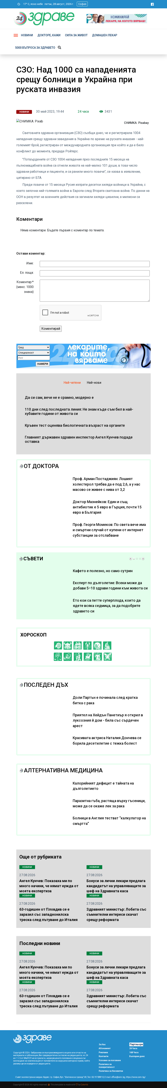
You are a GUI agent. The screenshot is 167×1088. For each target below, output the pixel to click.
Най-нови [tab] (94, 383)
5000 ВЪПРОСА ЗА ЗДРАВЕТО (35, 47)
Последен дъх (46, 684)
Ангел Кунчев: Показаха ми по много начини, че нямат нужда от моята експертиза (48, 886)
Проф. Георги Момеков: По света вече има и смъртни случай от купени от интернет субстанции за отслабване (109, 530)
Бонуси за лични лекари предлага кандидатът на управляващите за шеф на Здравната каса (116, 886)
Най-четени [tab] (72, 383)
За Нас (102, 1044)
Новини (27, 35)
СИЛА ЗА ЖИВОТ (76, 35)
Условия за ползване (110, 1060)
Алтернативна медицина (63, 770)
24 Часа (133, 1048)
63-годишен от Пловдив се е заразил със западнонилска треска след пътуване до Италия (48, 914)
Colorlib (84, 1085)
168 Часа (133, 1052)
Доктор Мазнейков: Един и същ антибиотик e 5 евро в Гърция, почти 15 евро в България (107, 507)
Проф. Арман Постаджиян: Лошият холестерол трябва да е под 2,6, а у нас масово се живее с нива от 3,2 (106, 484)
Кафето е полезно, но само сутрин (103, 571)
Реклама (103, 1052)
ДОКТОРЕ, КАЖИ (48, 35)
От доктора (41, 466)
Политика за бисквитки (111, 1071)
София (82, 3)
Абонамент (105, 1048)
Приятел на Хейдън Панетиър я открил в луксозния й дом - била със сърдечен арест (108, 720)
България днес (137, 1056)
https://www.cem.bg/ (136, 1077)
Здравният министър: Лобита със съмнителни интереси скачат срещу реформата (116, 914)
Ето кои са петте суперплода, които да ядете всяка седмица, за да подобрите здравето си (107, 605)
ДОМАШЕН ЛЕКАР (104, 35)
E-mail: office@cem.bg (114, 1077)
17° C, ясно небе (32, 3)
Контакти (103, 1056)
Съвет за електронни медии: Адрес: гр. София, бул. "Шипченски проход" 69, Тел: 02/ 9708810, (59, 1077)
